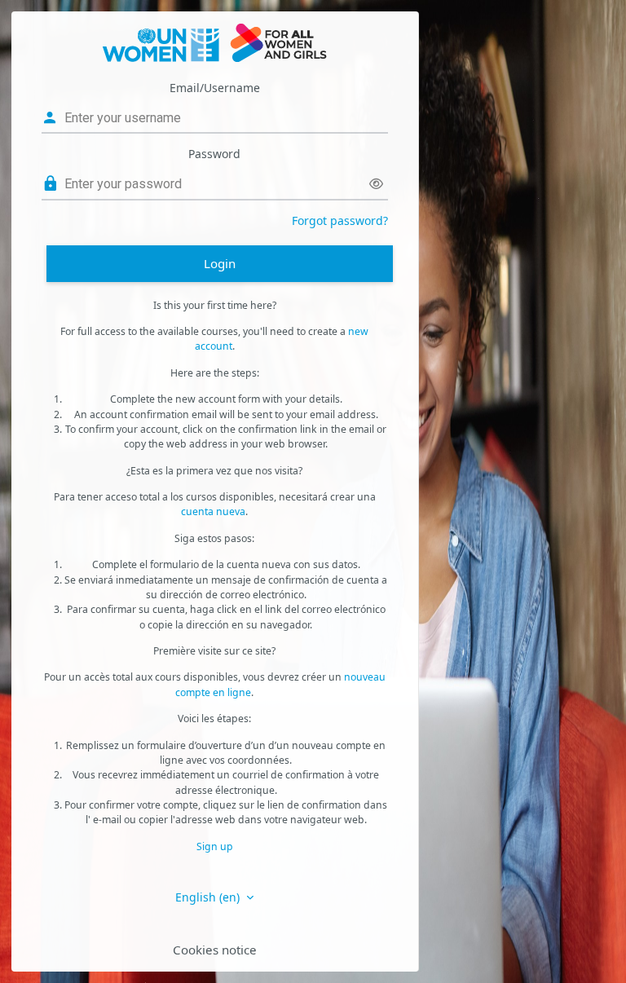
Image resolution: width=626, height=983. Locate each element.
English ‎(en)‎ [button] (209, 897)
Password (214, 153)
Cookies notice (215, 949)
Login (220, 263)
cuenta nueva (213, 511)
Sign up (214, 846)
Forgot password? (340, 220)
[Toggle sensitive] (376, 184)
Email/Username (215, 87)
